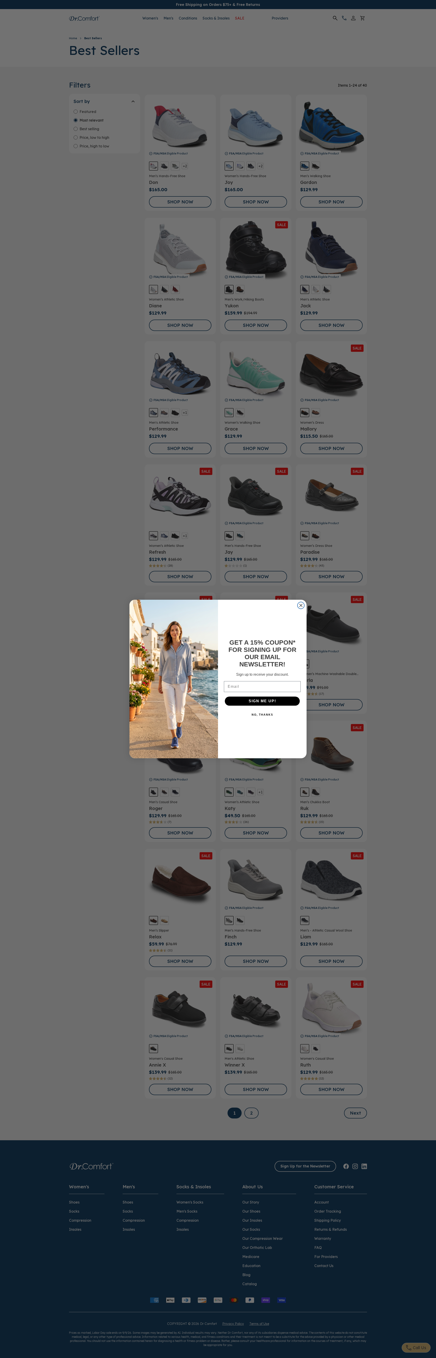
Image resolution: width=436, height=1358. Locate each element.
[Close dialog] (300, 605)
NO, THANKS (262, 714)
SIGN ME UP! (262, 701)
